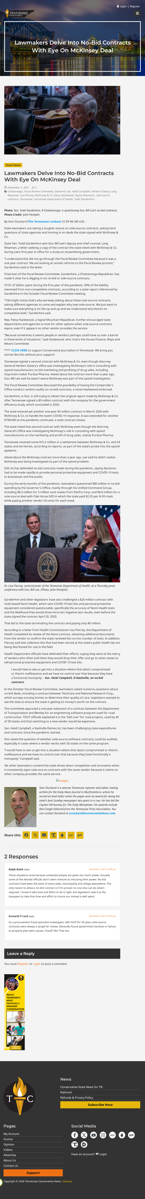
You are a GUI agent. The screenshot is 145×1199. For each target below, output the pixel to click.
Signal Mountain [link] (85, 195)
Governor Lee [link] (63, 191)
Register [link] (23, 964)
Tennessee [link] (26, 199)
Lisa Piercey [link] (27, 195)
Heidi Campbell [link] (81, 191)
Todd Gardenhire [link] (84, 199)
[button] (26, 835)
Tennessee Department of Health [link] (53, 199)
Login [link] (36, 964)
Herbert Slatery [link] (100, 191)
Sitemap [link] (67, 1181)
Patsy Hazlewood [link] (64, 195)
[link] (122, 6)
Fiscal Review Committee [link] (38, 191)
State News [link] (13, 165)
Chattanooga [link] (15, 191)
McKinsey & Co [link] (44, 195)
